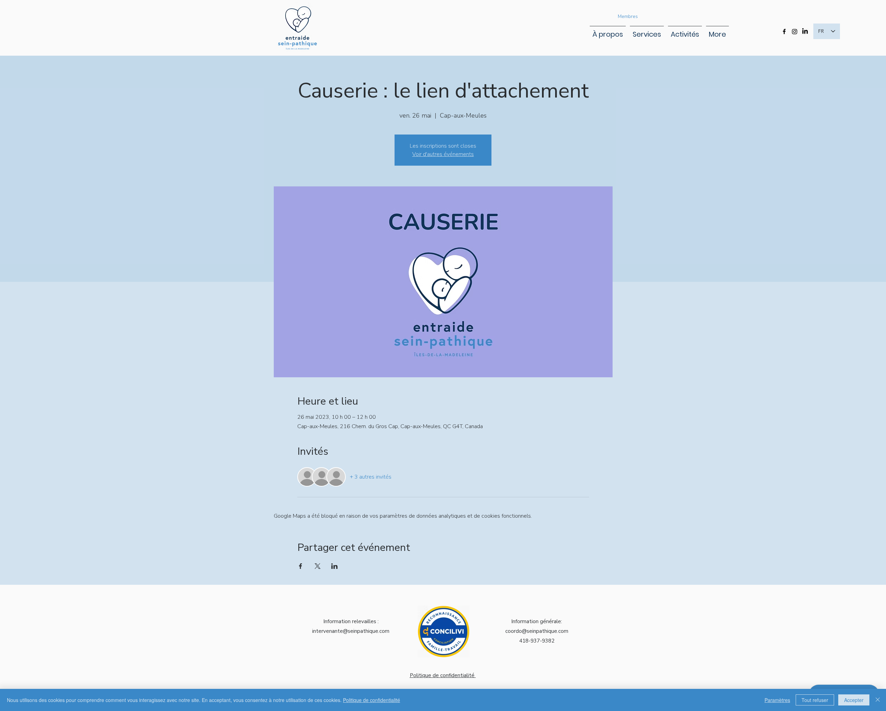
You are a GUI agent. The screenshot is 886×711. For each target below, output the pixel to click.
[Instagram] (794, 31)
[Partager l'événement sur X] (317, 566)
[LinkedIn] (805, 31)
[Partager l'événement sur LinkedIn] (334, 566)
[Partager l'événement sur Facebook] (300, 566)
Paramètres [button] (777, 699)
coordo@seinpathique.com (536, 631)
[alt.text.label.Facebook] (784, 31)
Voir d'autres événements (443, 154)
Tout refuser (815, 699)
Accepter (854, 699)
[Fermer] (878, 699)
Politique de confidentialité (371, 699)
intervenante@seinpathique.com (350, 631)
